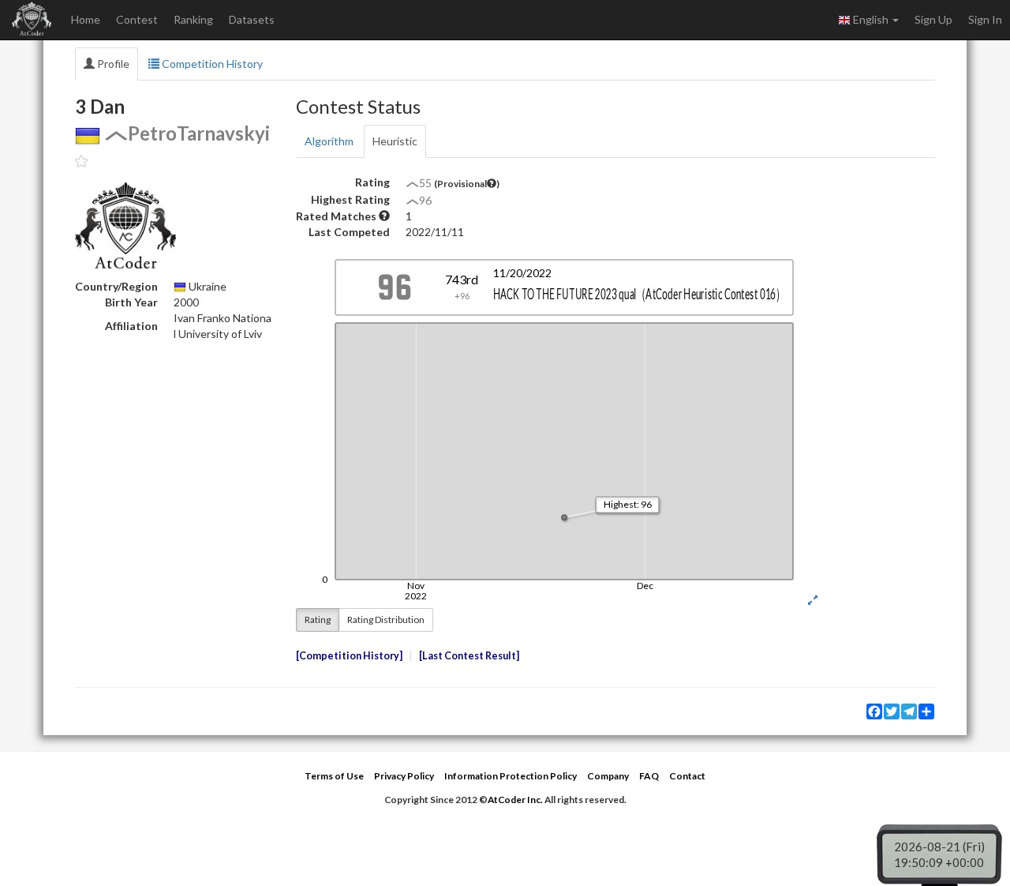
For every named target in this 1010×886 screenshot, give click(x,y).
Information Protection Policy (510, 776)
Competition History (211, 63)
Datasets (252, 19)
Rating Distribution (386, 619)
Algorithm (329, 141)
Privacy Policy (404, 776)
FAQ (649, 776)
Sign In (985, 19)
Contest (137, 19)
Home (85, 19)
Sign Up (933, 19)
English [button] (871, 19)
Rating (318, 619)
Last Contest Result (469, 656)
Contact (687, 776)
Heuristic (394, 141)
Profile (112, 63)
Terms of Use (334, 776)
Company (608, 776)
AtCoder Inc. (515, 799)
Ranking (193, 19)
